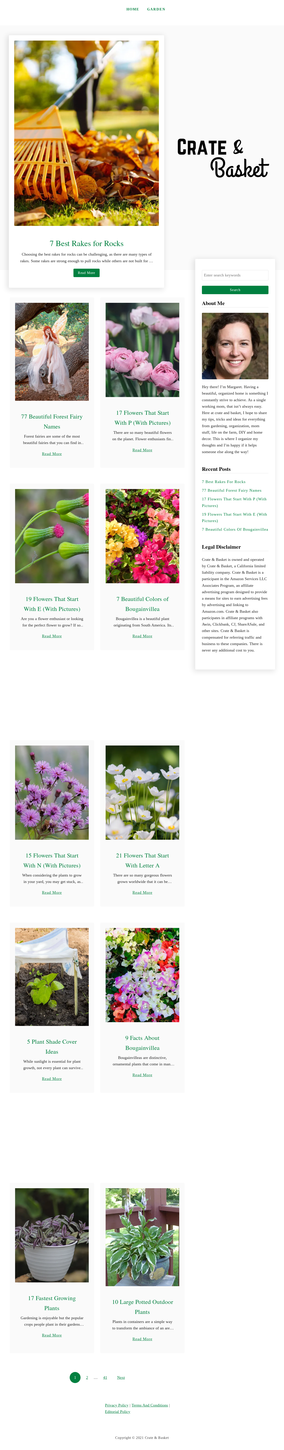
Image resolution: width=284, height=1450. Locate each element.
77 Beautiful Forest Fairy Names (232, 490)
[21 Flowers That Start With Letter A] (142, 793)
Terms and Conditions (150, 1405)
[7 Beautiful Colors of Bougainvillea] (142, 536)
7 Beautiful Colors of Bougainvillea (235, 529)
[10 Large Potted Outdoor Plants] (142, 1237)
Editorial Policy (117, 1411)
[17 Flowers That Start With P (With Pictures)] (142, 350)
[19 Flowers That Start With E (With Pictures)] (52, 536)
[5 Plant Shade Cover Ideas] (52, 977)
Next (121, 1377)
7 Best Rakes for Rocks (87, 243)
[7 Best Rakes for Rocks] (86, 133)
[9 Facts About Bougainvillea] (142, 975)
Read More (88, 274)
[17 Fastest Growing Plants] (52, 1235)
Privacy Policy (116, 1405)
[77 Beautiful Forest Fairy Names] (52, 352)
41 (105, 1377)
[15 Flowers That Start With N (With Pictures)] (52, 793)
